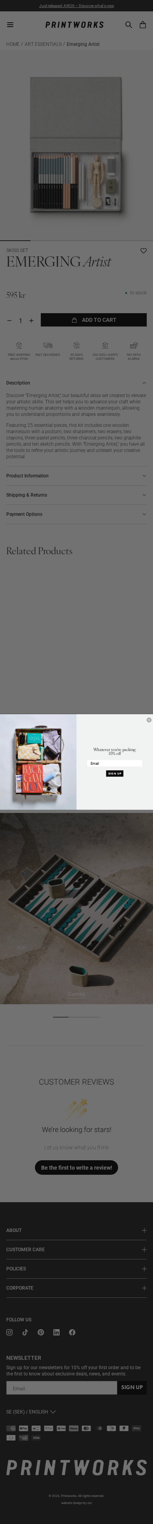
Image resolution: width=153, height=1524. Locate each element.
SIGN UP (115, 773)
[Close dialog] (149, 720)
